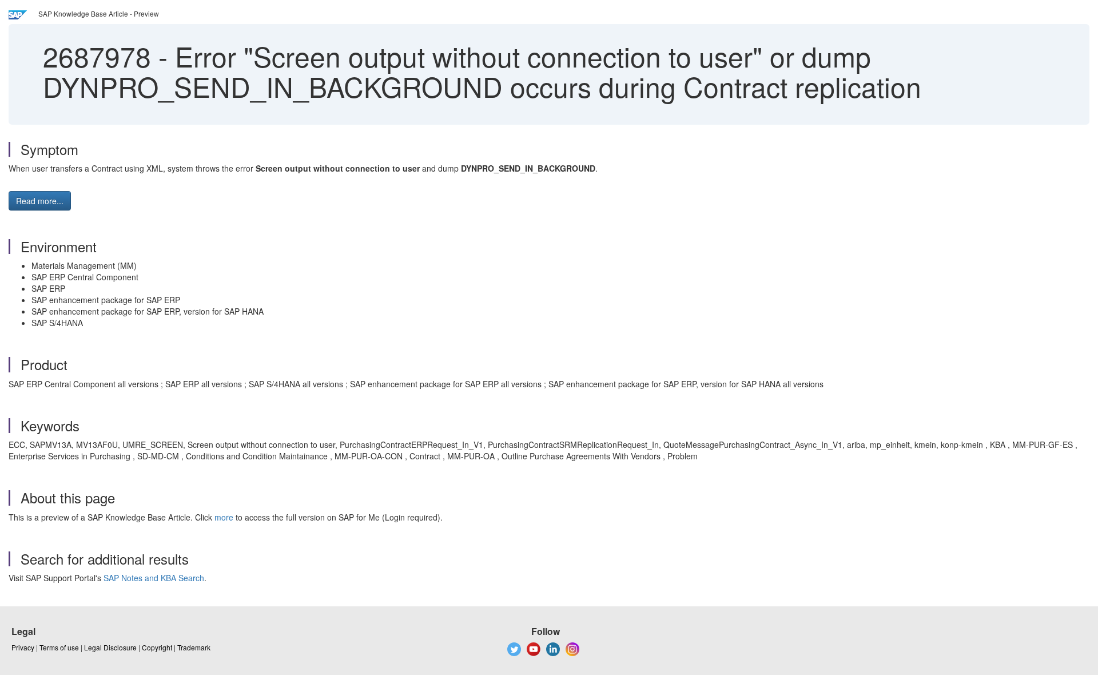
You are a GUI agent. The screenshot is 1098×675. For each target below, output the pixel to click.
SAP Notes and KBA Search (154, 577)
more (223, 517)
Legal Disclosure (110, 647)
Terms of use (59, 647)
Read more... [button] (39, 201)
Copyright (157, 647)
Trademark (193, 647)
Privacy (22, 647)
